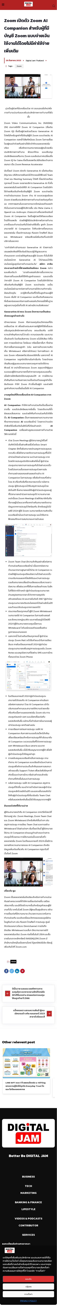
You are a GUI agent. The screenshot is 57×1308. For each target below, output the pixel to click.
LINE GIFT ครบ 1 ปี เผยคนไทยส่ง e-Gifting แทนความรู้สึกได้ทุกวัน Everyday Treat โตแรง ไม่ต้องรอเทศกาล (26, 1086)
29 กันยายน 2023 (13, 60)
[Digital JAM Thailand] (28, 4)
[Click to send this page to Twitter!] (12, 971)
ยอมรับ (28, 1279)
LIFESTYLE (28, 1209)
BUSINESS (28, 1177)
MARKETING (28, 1193)
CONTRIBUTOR (28, 1225)
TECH (13, 961)
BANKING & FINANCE (28, 1202)
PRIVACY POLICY (28, 1300)
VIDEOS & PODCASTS (28, 1218)
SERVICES (28, 1235)
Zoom (19, 66)
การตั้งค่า (28, 1294)
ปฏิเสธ (28, 1286)
